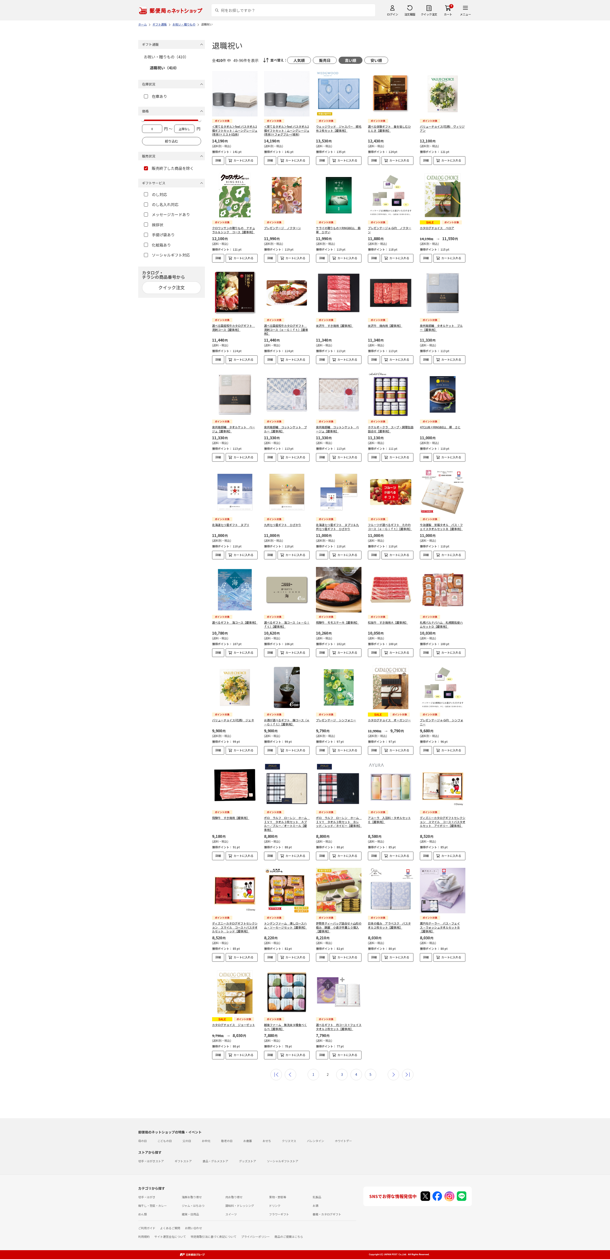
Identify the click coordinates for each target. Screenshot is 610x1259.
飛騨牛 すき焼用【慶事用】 (230, 818)
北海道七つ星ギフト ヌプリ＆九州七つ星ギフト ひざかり (337, 527)
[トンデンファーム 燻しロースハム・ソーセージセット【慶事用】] (287, 890)
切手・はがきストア (151, 1161)
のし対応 (159, 194)
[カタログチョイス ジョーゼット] (235, 992)
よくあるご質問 (170, 1228)
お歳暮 (247, 1141)
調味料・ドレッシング (239, 1205)
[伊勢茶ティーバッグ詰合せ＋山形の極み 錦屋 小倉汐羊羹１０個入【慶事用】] (338, 890)
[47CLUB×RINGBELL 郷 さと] (442, 394)
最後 (407, 1074)
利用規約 (144, 1236)
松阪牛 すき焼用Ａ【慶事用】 (388, 622)
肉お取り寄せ (234, 1197)
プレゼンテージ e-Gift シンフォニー (441, 722)
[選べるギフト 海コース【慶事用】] (235, 589)
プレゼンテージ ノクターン (282, 228)
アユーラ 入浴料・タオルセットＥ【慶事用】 (389, 820)
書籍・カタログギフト (327, 1214)
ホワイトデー (343, 1141)
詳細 (218, 160)
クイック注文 (429, 14)
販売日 (324, 60)
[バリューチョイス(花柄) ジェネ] (235, 687)
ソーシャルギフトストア (282, 1161)
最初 (276, 1074)
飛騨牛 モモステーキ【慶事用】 (337, 622)
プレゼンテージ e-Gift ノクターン (389, 230)
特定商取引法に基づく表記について (213, 1236)
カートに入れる (244, 160)
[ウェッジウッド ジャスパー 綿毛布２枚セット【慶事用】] (338, 93)
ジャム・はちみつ (193, 1205)
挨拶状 (157, 225)
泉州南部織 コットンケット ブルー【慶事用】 (285, 429)
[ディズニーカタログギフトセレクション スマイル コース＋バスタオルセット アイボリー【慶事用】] (442, 785)
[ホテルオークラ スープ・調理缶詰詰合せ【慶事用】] (390, 394)
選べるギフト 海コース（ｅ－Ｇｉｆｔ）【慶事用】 (287, 624)
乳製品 (317, 1197)
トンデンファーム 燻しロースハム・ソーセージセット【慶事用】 (285, 925)
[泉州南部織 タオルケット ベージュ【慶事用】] (235, 394)
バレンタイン (315, 1141)
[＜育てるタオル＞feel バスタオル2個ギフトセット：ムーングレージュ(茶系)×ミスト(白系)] (235, 93)
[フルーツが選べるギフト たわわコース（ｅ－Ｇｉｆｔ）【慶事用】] (390, 492)
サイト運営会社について (170, 1236)
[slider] (142, 119)
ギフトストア (183, 1161)
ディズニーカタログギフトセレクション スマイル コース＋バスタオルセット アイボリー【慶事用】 (442, 822)
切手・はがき (146, 1197)
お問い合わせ (193, 1228)
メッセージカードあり (171, 214)
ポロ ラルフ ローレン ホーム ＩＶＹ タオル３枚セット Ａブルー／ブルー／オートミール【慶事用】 (287, 824)
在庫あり (159, 96)
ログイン (392, 14)
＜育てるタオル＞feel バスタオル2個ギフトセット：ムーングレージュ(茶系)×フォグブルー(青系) (286, 130)
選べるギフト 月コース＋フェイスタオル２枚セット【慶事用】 (338, 1027)
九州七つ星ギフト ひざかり (282, 525)
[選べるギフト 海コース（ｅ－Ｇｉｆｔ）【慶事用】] (287, 589)
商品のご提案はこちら (288, 1236)
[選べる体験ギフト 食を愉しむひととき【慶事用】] (390, 93)
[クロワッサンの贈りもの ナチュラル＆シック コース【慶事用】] (235, 195)
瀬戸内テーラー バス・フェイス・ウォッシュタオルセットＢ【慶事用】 (440, 927)
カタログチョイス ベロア (437, 228)
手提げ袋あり (163, 235)
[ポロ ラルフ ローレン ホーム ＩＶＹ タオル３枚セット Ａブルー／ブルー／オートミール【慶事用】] (287, 785)
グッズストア (247, 1161)
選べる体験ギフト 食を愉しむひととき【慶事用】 (389, 128)
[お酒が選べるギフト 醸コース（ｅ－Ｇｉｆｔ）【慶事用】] (287, 687)
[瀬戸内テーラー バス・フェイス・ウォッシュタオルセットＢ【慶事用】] (442, 890)
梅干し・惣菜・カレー (152, 1205)
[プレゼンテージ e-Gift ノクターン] (390, 195)
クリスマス (289, 1141)
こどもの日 (165, 1141)
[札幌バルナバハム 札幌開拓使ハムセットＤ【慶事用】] (442, 589)
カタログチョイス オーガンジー (389, 720)
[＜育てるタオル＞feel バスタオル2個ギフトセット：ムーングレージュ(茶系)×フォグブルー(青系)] (287, 93)
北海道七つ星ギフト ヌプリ (230, 525)
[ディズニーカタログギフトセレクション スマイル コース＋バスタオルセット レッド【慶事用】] (235, 890)
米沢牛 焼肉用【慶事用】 (385, 326)
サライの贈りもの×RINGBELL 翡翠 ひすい (338, 230)
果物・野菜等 (277, 1197)
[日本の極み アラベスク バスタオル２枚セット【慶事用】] (390, 890)
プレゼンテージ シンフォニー (336, 720)
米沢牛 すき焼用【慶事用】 (334, 326)
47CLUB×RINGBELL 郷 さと (440, 427)
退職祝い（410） (164, 68)
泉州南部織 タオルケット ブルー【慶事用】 (441, 328)
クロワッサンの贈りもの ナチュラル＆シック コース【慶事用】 (233, 230)
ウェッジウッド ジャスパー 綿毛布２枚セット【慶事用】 (338, 128)
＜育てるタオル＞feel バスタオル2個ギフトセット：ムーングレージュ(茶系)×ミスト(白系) (234, 130)
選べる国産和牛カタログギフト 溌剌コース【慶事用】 (233, 328)
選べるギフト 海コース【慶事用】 (235, 622)
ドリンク (274, 1205)
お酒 (315, 1205)
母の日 (142, 1141)
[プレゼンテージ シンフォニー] (338, 687)
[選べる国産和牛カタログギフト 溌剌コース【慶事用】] (235, 293)
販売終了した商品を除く (173, 168)
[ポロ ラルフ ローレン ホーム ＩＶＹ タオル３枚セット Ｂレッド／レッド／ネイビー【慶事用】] (338, 785)
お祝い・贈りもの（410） (166, 57)
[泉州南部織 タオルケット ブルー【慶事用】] (442, 293)
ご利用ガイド (146, 1228)
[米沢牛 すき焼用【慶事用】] (338, 293)
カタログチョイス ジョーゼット (233, 1025)
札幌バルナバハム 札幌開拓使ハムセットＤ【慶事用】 (441, 624)
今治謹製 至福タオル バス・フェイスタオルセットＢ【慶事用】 (441, 527)
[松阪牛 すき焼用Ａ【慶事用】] (390, 589)
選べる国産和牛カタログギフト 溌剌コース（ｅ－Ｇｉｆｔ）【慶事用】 (286, 330)
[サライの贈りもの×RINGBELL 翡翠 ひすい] (338, 195)
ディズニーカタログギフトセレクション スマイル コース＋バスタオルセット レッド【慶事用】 (235, 927)
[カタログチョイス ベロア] (442, 195)
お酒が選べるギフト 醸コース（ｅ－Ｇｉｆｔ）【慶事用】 (287, 722)
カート (448, 14)
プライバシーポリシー (255, 1236)
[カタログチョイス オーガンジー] (390, 687)
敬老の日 (227, 1141)
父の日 (187, 1141)
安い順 (376, 60)
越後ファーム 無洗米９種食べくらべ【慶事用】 (285, 1027)
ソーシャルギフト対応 (171, 255)
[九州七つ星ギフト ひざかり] (287, 492)
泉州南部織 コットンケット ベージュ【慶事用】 (337, 429)
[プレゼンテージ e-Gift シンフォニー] (442, 687)
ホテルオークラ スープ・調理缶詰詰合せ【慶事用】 (390, 429)
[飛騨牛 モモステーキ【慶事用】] (338, 589)
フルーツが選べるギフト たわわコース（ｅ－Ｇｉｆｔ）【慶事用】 (390, 527)
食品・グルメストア (215, 1161)
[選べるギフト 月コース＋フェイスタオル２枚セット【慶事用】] (338, 992)
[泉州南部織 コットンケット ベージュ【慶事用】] (338, 394)
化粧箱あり (161, 245)
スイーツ (231, 1214)
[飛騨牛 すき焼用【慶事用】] (235, 785)
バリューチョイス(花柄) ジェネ (233, 720)
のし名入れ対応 (165, 204)
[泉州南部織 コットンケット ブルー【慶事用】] (287, 394)
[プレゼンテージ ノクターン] (287, 195)
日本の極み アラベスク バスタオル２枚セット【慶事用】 (389, 925)
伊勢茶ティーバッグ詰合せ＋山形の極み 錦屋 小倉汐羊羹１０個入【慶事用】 (338, 927)
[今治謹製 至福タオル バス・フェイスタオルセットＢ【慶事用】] (442, 492)
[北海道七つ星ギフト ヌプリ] (235, 492)
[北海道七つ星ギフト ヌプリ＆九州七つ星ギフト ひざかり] (338, 492)
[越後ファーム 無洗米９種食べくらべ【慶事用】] (287, 992)
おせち (267, 1141)
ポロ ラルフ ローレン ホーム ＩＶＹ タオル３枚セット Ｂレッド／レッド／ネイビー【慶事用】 (339, 822)
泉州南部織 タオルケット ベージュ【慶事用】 (233, 429)
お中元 (206, 1141)
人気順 (299, 60)
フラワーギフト (279, 1214)
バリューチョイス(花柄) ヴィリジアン (442, 128)
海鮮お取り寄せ (192, 1197)
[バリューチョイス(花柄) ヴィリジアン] (442, 93)
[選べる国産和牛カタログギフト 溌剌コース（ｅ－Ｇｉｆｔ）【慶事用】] (287, 293)
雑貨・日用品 (190, 1214)
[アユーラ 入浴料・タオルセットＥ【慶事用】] (390, 785)
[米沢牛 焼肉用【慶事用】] (390, 293)
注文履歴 (409, 14)
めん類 (142, 1214)
